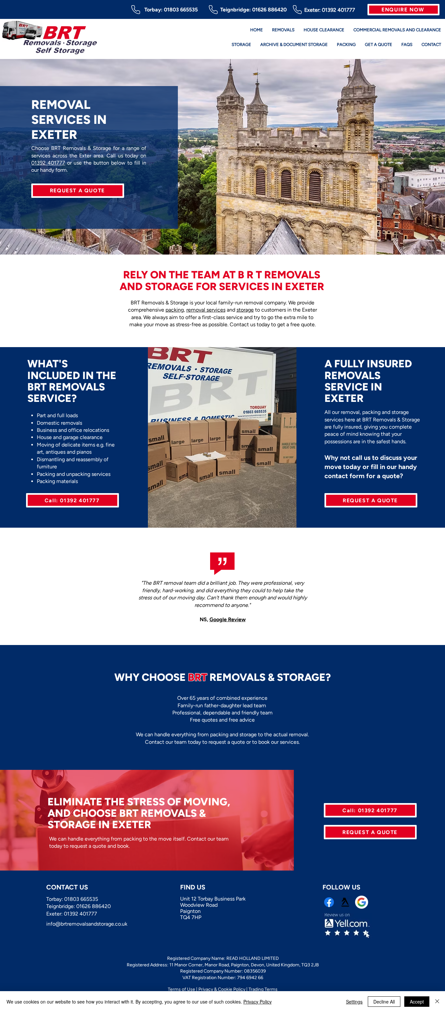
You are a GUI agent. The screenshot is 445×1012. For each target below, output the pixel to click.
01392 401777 (338, 10)
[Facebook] (329, 902)
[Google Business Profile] (361, 902)
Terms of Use (181, 989)
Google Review (227, 619)
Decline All (384, 1001)
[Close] (437, 1001)
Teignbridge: (236, 10)
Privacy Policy (257, 1001)
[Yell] (345, 902)
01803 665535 (81, 899)
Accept (417, 1001)
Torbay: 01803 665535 (171, 10)
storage (245, 310)
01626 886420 (269, 10)
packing (174, 310)
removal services (205, 310)
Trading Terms (263, 989)
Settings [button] (354, 1001)
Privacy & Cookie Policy (221, 989)
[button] (403, 9)
